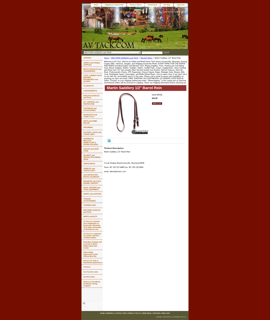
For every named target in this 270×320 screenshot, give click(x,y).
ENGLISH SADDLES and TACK (91, 97)
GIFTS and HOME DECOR (90, 122)
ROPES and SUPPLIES (92, 194)
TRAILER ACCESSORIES (89, 200)
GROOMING (88, 127)
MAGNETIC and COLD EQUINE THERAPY (92, 182)
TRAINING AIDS (89, 205)
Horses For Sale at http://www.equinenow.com (93, 262)
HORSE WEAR (89, 164)
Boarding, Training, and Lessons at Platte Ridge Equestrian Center (92, 245)
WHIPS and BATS (90, 217)
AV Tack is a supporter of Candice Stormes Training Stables (92, 236)
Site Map (166, 5)
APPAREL (87, 58)
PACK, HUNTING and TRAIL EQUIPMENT (91, 189)
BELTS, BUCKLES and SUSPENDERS (92, 70)
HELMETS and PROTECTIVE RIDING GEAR (91, 157)
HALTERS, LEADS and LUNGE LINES (92, 133)
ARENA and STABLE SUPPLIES (91, 64)
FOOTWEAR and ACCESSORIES (89, 109)
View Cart (180, 5)
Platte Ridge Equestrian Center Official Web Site (90, 254)
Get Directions (89, 277)
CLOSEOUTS (88, 86)
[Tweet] (109, 142)
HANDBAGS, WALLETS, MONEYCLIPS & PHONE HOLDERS (90, 142)
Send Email (152, 5)
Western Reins (146, 58)
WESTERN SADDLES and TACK (124, 58)
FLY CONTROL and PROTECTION (90, 103)
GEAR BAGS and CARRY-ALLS (90, 116)
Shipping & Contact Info (114, 5)
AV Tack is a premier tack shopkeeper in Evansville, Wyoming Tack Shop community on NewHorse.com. (92, 225)
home (96, 5)
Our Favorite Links (90, 272)
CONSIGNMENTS (90, 91)
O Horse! (87, 267)
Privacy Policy (135, 5)
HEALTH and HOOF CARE (91, 150)
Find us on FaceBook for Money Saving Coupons (91, 284)
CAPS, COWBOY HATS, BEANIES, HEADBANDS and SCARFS (92, 78)
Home (106, 58)
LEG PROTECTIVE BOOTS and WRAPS (91, 176)
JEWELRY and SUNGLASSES (89, 170)
